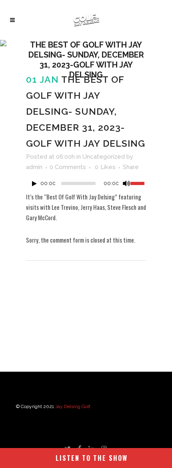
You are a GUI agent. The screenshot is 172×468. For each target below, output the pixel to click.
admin (34, 167)
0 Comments (68, 167)
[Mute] (126, 183)
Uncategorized (103, 156)
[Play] (34, 183)
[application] (86, 185)
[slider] (138, 182)
